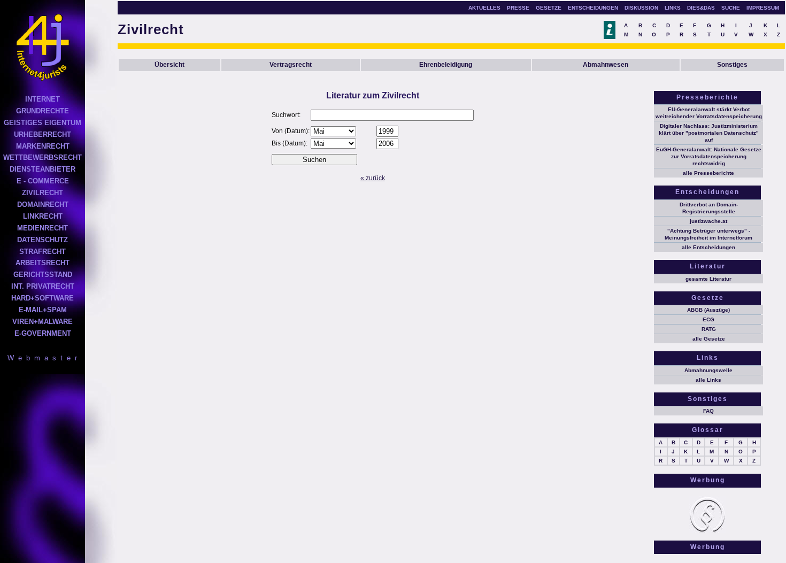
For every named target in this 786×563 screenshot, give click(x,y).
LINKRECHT (43, 216)
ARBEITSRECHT (43, 263)
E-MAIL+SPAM (43, 310)
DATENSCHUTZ (42, 240)
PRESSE (518, 8)
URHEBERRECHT (42, 134)
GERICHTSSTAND (42, 275)
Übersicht (169, 64)
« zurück (372, 178)
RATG (709, 329)
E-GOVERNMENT (42, 333)
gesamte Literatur (708, 279)
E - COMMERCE (43, 181)
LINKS (673, 8)
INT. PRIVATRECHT (42, 286)
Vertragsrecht (290, 64)
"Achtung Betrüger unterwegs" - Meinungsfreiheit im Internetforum (708, 234)
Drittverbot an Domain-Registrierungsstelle (709, 208)
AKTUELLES (484, 8)
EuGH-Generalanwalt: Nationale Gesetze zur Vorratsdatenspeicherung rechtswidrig (708, 156)
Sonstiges (732, 64)
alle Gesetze (708, 339)
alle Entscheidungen (708, 247)
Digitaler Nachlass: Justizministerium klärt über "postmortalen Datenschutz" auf (709, 133)
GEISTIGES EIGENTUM (42, 123)
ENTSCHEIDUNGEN (593, 8)
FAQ (708, 411)
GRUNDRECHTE (42, 111)
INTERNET (42, 99)
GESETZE (548, 8)
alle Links (708, 380)
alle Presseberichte (708, 173)
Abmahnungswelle (708, 370)
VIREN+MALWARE (42, 322)
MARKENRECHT (43, 146)
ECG (708, 319)
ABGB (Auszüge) (708, 310)
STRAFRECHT (42, 252)
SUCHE (730, 8)
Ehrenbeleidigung (445, 64)
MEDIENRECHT (42, 228)
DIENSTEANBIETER (42, 169)
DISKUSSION (641, 8)
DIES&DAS (701, 8)
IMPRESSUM (762, 8)
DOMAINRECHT (42, 204)
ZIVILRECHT (42, 193)
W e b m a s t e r (42, 358)
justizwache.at (708, 221)
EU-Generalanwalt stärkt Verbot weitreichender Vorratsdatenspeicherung (709, 112)
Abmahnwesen (605, 64)
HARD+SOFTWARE (42, 298)
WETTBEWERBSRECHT (42, 157)
